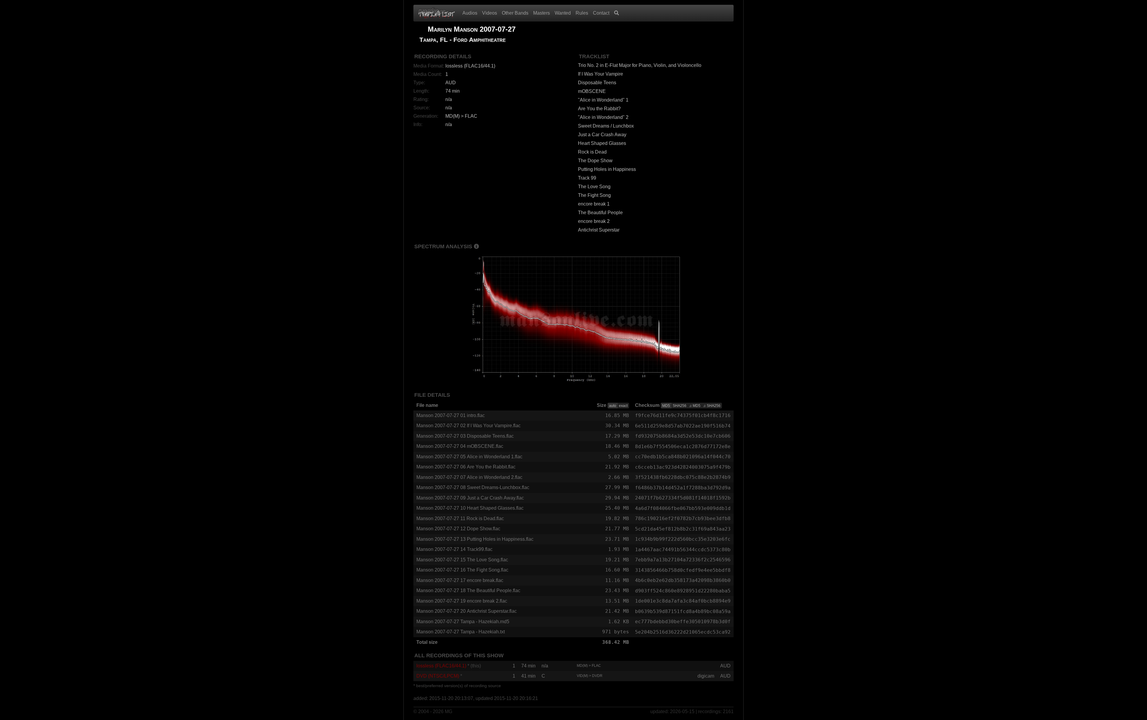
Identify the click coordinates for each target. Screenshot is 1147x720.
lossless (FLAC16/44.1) (441, 665)
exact (623, 406)
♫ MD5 (694, 406)
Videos (489, 13)
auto (612, 406)
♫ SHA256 (711, 406)
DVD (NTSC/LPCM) (437, 675)
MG (448, 711)
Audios (469, 13)
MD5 (666, 406)
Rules (582, 13)
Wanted (563, 13)
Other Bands (515, 13)
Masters (541, 13)
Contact (601, 13)
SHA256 (679, 406)
